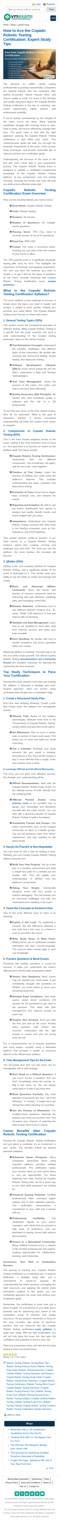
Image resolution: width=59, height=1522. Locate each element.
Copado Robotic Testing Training (38, 1405)
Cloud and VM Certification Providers (27, 1513)
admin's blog (23, 25)
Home (6, 25)
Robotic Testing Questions (31, 1370)
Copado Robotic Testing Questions (23, 1388)
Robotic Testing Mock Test (36, 1363)
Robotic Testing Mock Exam (40, 1384)
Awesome (15, 1354)
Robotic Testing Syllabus (18, 1398)
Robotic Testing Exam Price (28, 1402)
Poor (4, 1354)
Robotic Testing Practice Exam (21, 1366)
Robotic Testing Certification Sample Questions (29, 1409)
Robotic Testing (14, 1363)
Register (50, 4)
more (51, 1468)
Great (13, 1354)
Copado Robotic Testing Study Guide (24, 1377)
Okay (7, 1354)
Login (38, 4)
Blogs (13, 25)
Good (10, 1354)
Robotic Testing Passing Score (33, 1395)
